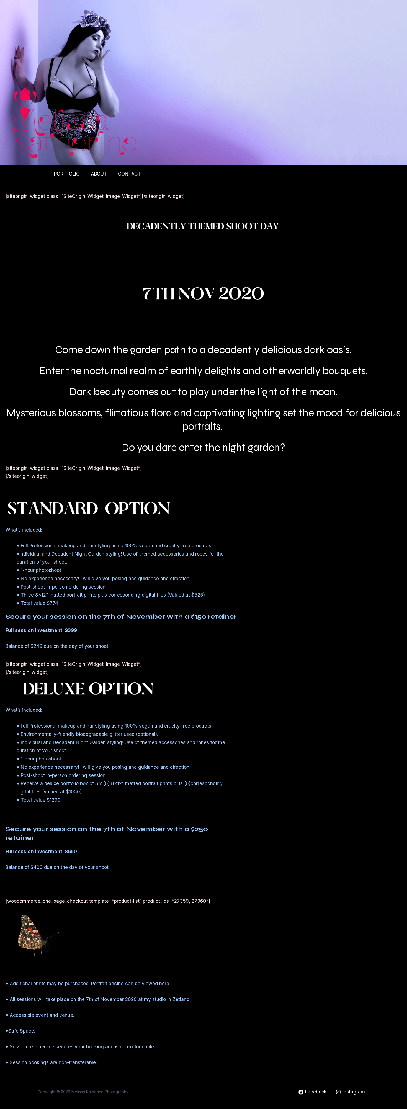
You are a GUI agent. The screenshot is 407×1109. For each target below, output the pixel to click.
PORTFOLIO (67, 174)
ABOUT (99, 174)
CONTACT (129, 174)
